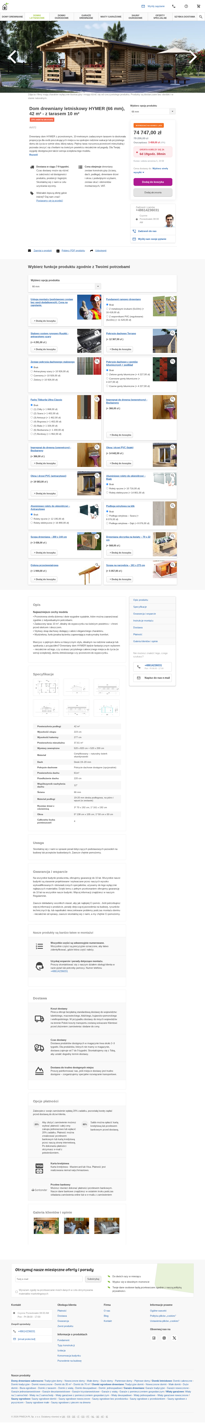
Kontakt (108, 1321)
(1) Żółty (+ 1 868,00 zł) (45, 409)
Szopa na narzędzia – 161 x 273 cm (125, 565)
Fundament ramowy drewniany (123, 299)
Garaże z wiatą (109, 1391)
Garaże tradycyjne (155, 1388)
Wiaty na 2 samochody (41, 1395)
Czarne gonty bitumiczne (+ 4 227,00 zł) (129, 386)
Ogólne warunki (158, 1310)
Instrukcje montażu (143, 620)
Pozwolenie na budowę (69, 1360)
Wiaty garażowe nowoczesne (172, 1395)
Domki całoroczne (182, 1380)
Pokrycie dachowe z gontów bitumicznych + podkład (122, 363)
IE (107, 1416)
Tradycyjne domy (53, 1380)
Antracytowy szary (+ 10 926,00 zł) (51, 371)
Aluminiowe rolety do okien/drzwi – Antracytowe (50, 507)
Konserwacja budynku (69, 1355)
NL (92, 1416)
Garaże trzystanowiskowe (85, 1391)
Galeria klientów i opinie (145, 641)
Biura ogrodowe (28, 1388)
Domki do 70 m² (82, 1384)
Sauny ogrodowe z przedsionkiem (147, 1398)
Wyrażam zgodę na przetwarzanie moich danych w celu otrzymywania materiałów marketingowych (56, 1292)
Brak (111, 305)
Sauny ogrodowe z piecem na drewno (70, 1402)
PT (87, 1416)
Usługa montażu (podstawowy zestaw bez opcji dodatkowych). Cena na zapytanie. (52, 302)
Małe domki (175, 1384)
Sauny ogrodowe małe (37, 1402)
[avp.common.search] (201, 17)
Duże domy (107, 1380)
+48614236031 (147, 210)
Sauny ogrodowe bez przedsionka (110, 1398)
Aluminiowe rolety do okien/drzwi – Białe (126, 477)
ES (83, 1416)
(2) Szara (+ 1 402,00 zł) (46, 413)
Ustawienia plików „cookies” (164, 1321)
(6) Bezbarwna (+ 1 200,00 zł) (49, 430)
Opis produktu (140, 600)
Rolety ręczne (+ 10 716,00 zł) (124, 488)
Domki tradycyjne (20, 1384)
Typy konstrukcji (66, 1345)
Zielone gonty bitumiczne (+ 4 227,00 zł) (129, 374)
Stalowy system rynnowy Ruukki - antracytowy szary (50, 335)
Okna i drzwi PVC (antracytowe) (48, 476)
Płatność (137, 634)
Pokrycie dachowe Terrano (121, 333)
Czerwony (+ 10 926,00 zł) (47, 375)
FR (68, 1416)
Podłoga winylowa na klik (120, 506)
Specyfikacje (140, 606)
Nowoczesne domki (156, 1384)
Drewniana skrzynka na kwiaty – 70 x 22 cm (128, 538)
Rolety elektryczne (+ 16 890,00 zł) (51, 523)
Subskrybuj (93, 1279)
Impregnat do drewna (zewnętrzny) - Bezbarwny (51, 449)
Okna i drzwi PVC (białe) (119, 447)
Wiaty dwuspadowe (121, 1395)
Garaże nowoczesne (178, 1388)
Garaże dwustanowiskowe (56, 1391)
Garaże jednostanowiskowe (25, 1391)
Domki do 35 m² (63, 1384)
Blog (106, 1315)
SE (97, 1416)
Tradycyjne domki (134, 1384)
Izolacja (61, 1350)
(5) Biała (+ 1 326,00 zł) (45, 425)
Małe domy (93, 1380)
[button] (46, 687)
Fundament (63, 1340)
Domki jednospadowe (110, 1388)
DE (73, 1416)
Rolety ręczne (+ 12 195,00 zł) (49, 518)
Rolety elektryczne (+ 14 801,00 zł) (126, 492)
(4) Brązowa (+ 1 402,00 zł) (47, 421)
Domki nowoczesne (42, 1384)
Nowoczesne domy (75, 1380)
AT (102, 1416)
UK (63, 1416)
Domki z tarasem (47, 1388)
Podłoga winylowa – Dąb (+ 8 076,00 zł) (129, 523)
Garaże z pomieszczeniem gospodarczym (141, 1391)
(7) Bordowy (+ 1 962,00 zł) (47, 434)
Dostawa (138, 627)
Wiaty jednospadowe (144, 1395)
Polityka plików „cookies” (163, 1315)
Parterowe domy (123, 1380)
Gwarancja (63, 1321)
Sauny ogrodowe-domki (44, 1398)
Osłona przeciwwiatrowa (44, 565)
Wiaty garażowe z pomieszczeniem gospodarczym (82, 1395)
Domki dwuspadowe (86, 1388)
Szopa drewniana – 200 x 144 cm (49, 536)
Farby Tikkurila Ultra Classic (46, 399)
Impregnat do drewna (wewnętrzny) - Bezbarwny (126, 401)
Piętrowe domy (142, 1380)
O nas (107, 1310)
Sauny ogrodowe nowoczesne (74, 1398)
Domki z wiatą (65, 1388)
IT (78, 1416)
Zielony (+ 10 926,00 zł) (46, 379)
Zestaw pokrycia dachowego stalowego (53, 361)
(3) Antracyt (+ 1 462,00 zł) (47, 417)
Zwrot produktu (65, 1326)
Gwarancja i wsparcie (144, 613)
